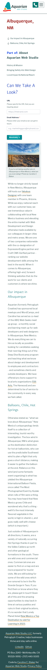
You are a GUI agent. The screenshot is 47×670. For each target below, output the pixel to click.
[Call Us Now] (35, 5)
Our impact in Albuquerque (22, 38)
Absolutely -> (14, 137)
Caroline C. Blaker (26, 662)
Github (28, 647)
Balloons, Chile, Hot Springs (22, 43)
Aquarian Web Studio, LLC (19, 633)
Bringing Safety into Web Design (21, 70)
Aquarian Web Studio (16, 666)
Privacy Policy (35, 666)
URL (8, 101)
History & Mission (15, 65)
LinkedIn (19, 647)
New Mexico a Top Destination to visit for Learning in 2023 (23, 620)
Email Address (13, 117)
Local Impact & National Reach (21, 75)
